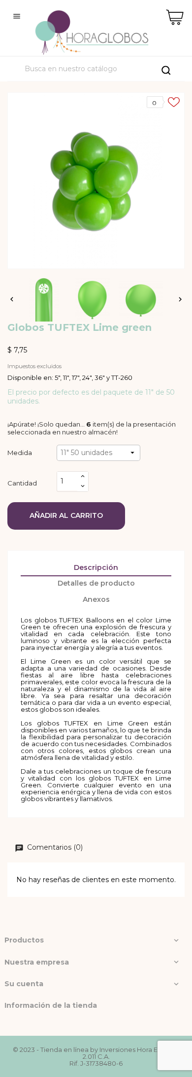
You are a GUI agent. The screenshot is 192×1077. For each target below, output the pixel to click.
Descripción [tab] (96, 567)
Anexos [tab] (96, 599)
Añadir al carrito (66, 515)
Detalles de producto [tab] (96, 583)
